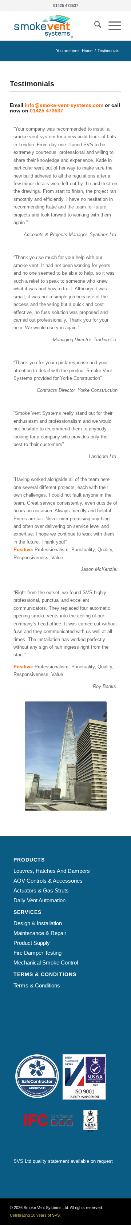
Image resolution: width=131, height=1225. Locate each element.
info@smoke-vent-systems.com (64, 105)
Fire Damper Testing (37, 953)
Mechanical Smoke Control (45, 962)
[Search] (94, 25)
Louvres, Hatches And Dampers (51, 871)
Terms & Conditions (36, 985)
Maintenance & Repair (39, 933)
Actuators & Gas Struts (41, 890)
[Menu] (111, 25)
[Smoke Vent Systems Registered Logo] (54, 25)
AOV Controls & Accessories (48, 881)
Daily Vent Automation (39, 900)
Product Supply (31, 943)
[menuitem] (94, 25)
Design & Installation (37, 923)
